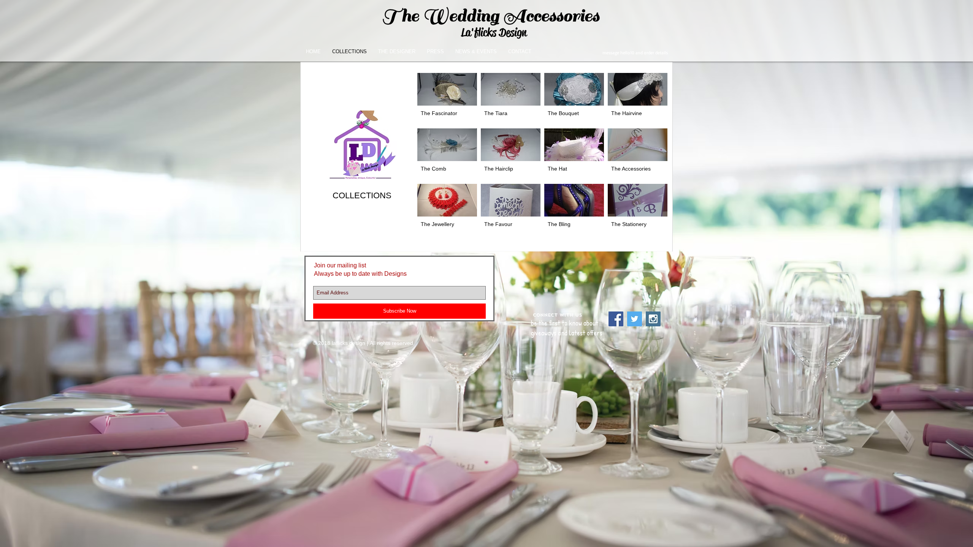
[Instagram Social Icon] (653, 318)
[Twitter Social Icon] (634, 318)
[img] (510, 154)
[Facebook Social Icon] (616, 318)
